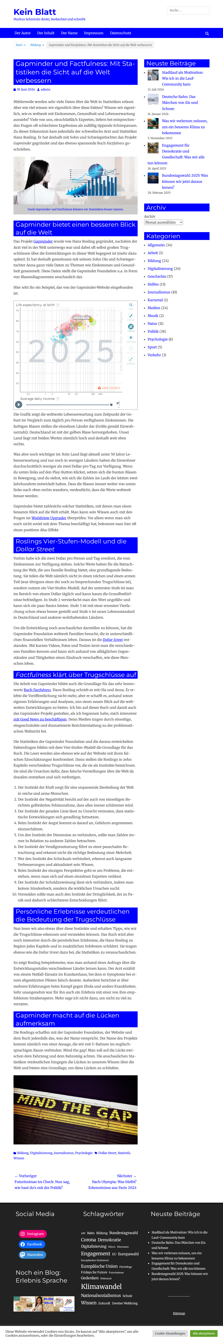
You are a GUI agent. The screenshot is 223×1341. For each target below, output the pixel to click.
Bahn (91, 1233)
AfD (83, 1233)
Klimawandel (101, 1287)
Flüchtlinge (125, 1267)
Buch (37, 690)
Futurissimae (116, 1272)
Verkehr (154, 355)
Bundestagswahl (123, 1233)
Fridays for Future (94, 1272)
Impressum (93, 33)
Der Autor (23, 33)
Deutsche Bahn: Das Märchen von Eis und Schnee (180, 102)
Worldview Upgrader (49, 518)
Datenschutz (120, 33)
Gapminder (43, 241)
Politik (153, 331)
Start (21, 45)
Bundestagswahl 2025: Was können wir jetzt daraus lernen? (185, 181)
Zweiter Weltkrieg (125, 1303)
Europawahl (128, 1254)
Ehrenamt (123, 1246)
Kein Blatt (35, 12)
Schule (127, 1296)
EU (114, 1254)
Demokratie (109, 1239)
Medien (154, 308)
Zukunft (104, 1303)
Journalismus (64, 1153)
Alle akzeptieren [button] (204, 1333)
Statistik (124, 1153)
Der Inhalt (45, 33)
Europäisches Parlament (95, 1260)
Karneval (155, 300)
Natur (152, 323)
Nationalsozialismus (101, 1295)
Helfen (153, 284)
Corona (88, 1240)
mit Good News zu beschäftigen (40, 719)
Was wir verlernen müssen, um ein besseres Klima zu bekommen (185, 127)
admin (45, 89)
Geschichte (157, 276)
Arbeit (153, 253)
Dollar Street (107, 1153)
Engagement (95, 1253)
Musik (153, 315)
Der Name (69, 33)
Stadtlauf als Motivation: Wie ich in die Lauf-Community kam (182, 78)
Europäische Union (99, 1266)
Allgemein (156, 245)
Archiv (149, 216)
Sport (152, 347)
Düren (111, 1246)
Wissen (19, 1158)
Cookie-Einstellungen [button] (170, 1333)
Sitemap (179, 1313)
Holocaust (106, 1278)
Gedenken (90, 1278)
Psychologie (84, 1153)
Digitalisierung (41, 1153)
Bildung (37, 45)
